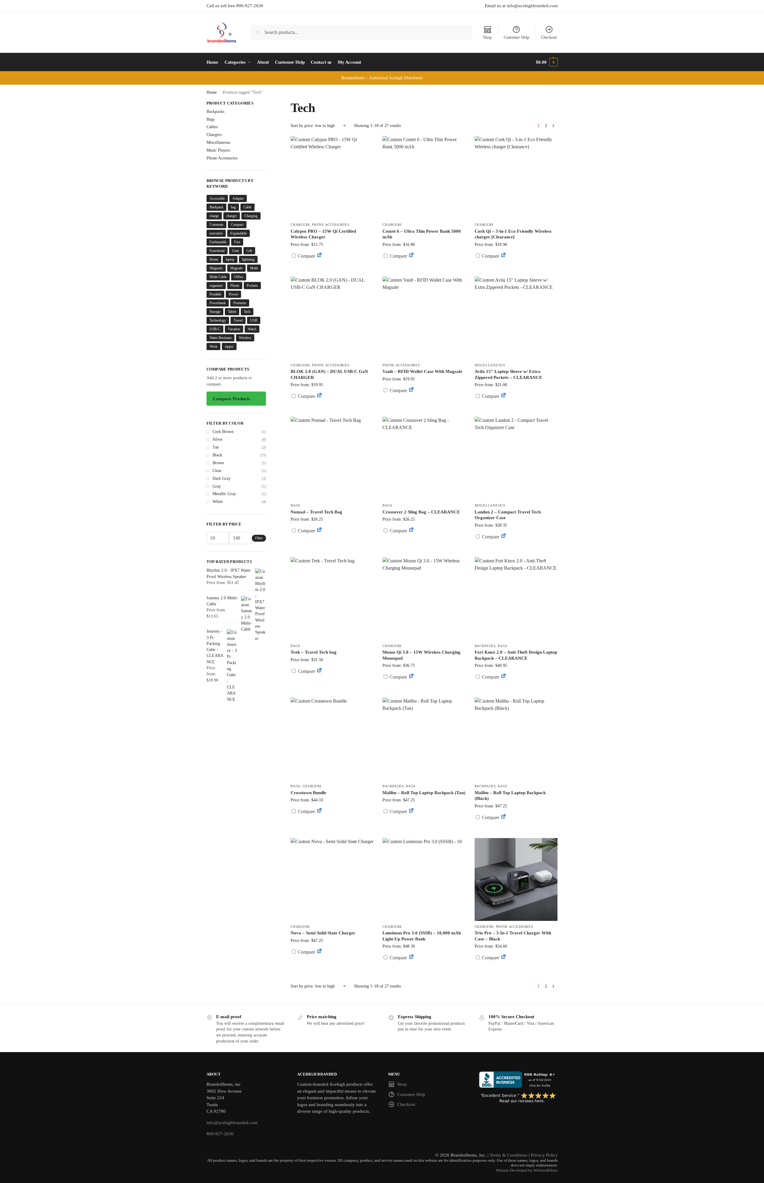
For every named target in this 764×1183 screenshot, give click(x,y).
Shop (487, 37)
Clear (217, 470)
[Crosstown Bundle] (332, 738)
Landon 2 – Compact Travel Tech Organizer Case (508, 515)
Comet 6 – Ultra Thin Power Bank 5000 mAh (421, 234)
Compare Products (231, 398)
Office (238, 277)
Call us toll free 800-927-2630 (235, 5)
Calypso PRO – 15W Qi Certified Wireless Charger (323, 234)
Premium (239, 303)
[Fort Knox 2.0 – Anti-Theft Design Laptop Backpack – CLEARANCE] (516, 598)
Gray (217, 486)
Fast (237, 242)
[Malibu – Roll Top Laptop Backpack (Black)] (516, 738)
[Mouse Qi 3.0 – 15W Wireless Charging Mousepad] (423, 598)
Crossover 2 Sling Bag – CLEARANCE (421, 512)
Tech (247, 312)
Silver (218, 439)
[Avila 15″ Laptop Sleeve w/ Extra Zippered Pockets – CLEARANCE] (516, 318)
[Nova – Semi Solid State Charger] (332, 879)
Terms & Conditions (508, 1155)
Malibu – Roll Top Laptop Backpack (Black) (510, 795)
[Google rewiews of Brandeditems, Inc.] (518, 1098)
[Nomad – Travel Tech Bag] (332, 458)
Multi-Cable (218, 277)
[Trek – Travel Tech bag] (332, 598)
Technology (218, 320)
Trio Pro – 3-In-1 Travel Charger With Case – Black (513, 935)
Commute (216, 224)
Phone (234, 285)
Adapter (238, 198)
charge (214, 216)
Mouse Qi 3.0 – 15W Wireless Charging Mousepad (421, 655)
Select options (332, 826)
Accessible (217, 198)
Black (217, 455)
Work (213, 346)
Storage (215, 312)
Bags (295, 505)
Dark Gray (222, 478)
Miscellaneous (490, 365)
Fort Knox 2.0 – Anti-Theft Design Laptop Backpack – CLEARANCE (516, 655)
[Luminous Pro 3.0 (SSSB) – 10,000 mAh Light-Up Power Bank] (423, 879)
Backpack (216, 207)
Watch (252, 329)
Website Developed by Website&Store (527, 1170)
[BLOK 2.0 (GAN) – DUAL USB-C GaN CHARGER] (332, 318)
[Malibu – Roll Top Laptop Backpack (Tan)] (423, 738)
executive (216, 233)
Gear (235, 251)
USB (253, 320)
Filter (259, 538)
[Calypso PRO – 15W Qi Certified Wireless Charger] (332, 177)
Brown (218, 463)
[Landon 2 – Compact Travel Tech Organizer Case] (516, 458)
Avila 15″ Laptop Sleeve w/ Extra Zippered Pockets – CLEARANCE (508, 374)
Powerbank (218, 303)
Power (233, 294)
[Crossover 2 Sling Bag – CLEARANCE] (423, 458)
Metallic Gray (224, 494)
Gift (249, 251)
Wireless (245, 338)
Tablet (232, 312)
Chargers (300, 224)
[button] (546, 62)
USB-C (215, 329)
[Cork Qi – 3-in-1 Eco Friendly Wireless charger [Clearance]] (516, 177)
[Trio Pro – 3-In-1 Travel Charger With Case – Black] (516, 879)
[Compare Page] (319, 256)
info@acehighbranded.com (232, 1122)
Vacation (234, 329)
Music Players (218, 150)
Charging (251, 216)
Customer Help (516, 37)
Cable (247, 207)
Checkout (549, 37)
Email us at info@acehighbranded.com (521, 5)
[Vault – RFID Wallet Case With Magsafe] (423, 318)
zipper (229, 346)
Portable (215, 294)
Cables (212, 127)
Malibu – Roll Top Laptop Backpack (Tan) (423, 792)
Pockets (252, 285)
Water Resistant (220, 338)
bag (233, 207)
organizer (216, 285)
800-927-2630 (220, 1133)
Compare (306, 256)
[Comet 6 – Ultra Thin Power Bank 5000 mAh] (423, 177)
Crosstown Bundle (308, 792)
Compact (237, 224)
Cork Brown (223, 431)
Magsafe (236, 268)
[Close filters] (268, 104)
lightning (248, 259)
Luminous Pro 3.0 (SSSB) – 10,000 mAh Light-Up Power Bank (421, 935)
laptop (230, 259)
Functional (217, 251)
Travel (238, 320)
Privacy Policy (544, 1155)
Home (212, 92)
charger (231, 216)
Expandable (238, 233)
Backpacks (485, 646)
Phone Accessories (330, 224)
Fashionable (218, 242)
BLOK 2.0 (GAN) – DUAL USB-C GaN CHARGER (329, 374)
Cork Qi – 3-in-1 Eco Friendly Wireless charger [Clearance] (513, 234)
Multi (254, 268)
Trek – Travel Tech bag (314, 652)
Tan (216, 447)
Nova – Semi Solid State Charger (323, 932)
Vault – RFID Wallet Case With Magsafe (422, 371)
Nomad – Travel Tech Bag (316, 512)
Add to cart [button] (332, 267)
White (218, 501)
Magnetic (216, 268)
